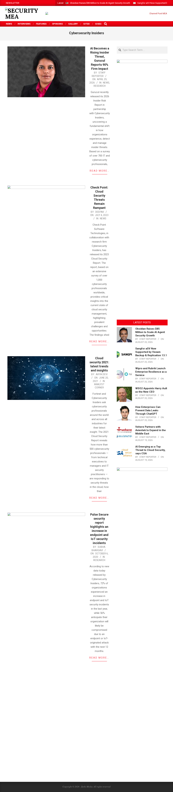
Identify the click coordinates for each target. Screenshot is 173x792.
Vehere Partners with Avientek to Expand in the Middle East (150, 430)
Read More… (99, 170)
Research (100, 86)
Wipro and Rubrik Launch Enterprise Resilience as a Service (151, 372)
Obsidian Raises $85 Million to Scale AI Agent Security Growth (100, 3)
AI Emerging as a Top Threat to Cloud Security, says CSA (150, 450)
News (106, 82)
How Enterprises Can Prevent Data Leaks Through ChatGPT (147, 410)
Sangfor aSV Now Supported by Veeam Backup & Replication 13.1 (151, 352)
